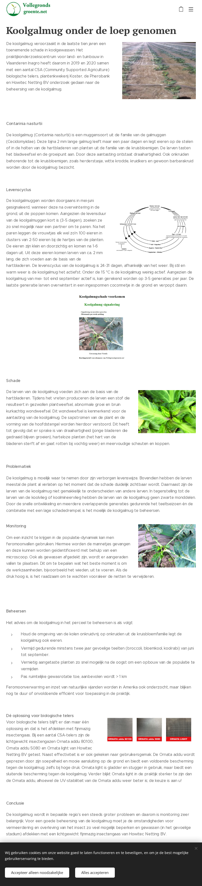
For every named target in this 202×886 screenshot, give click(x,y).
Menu (191, 9)
